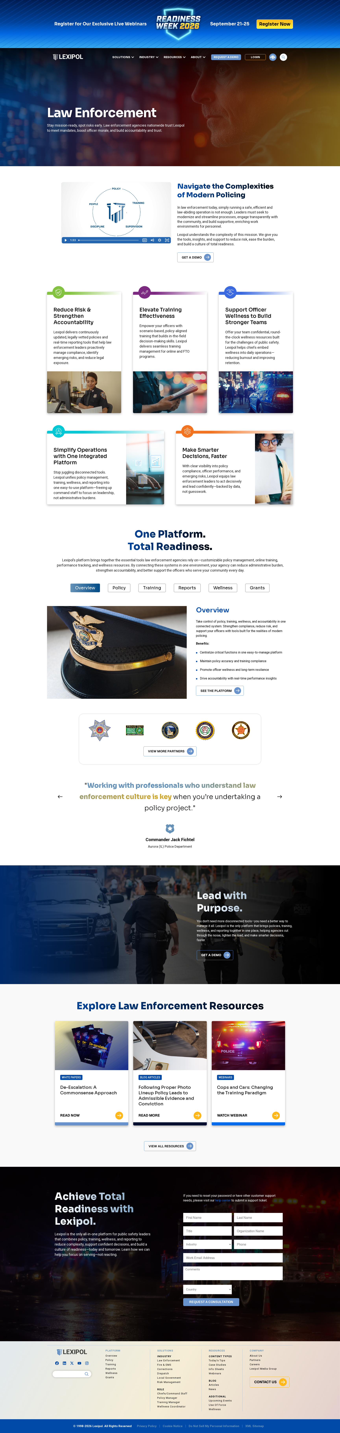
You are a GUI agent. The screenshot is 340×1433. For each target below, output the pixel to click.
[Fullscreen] (167, 240)
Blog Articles (150, 1077)
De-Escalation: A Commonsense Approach (88, 1090)
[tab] (85, 588)
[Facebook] (57, 1363)
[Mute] (152, 240)
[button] (60, 796)
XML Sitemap (254, 1426)
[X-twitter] (72, 1363)
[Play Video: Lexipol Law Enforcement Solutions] (116, 209)
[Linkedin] (64, 1363)
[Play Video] (65, 240)
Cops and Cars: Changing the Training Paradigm (245, 1090)
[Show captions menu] (144, 240)
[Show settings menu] (159, 240)
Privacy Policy (147, 1426)
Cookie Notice (173, 1426)
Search (87, 1374)
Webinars (225, 1077)
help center (223, 1200)
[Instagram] (87, 1363)
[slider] (109, 240)
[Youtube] (79, 1363)
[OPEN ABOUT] (204, 57)
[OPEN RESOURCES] (184, 57)
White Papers (71, 1077)
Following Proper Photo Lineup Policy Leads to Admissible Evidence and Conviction (166, 1096)
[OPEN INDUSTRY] (157, 57)
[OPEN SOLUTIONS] (132, 57)
